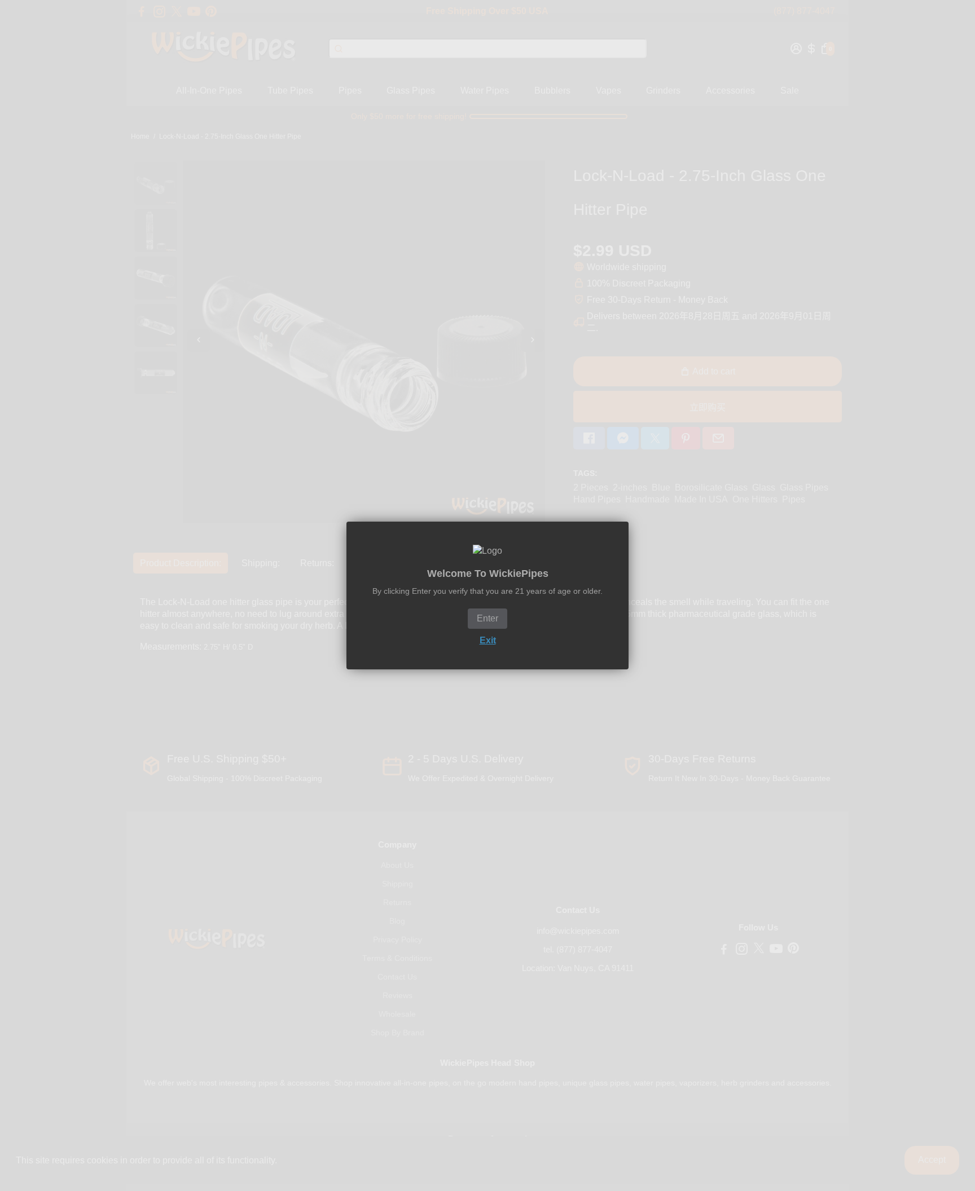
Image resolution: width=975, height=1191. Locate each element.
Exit (488, 640)
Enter (487, 618)
